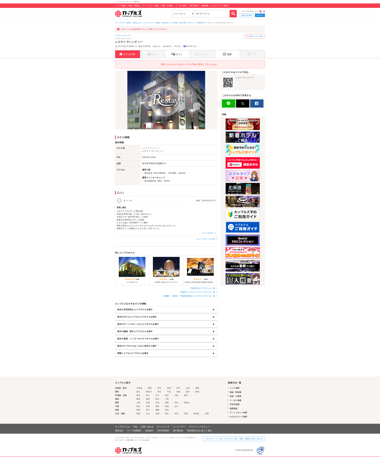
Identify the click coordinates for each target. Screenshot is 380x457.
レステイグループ (122, 35)
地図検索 (204, 6)
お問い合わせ (147, 427)
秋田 (178, 388)
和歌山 (187, 402)
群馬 (197, 392)
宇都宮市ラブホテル (205, 23)
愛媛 (157, 410)
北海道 (139, 388)
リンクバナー (179, 427)
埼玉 (159, 392)
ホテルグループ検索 (220, 6)
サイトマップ (163, 427)
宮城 (169, 388)
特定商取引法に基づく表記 (199, 430)
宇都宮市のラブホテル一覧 (202, 288)
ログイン (259, 15)
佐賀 (176, 413)
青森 (150, 388)
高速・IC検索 (167, 6)
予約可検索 (193, 6)
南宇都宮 (172, 173)
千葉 (169, 392)
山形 (188, 388)
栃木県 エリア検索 (170, 23)
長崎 (157, 413)
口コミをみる (208, 233)
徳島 (138, 410)
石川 (157, 395)
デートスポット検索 (150, 6)
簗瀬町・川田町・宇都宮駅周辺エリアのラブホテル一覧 (189, 296)
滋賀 (167, 402)
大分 (148, 413)
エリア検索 (121, 6)
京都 (157, 402)
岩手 (159, 388)
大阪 (138, 402)
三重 (167, 399)
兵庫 (148, 402)
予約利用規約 (163, 430)
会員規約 (149, 430)
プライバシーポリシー (199, 427)
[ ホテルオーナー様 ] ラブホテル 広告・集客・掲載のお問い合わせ (234, 439)
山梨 (176, 395)
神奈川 (149, 392)
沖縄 (207, 413)
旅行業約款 (178, 430)
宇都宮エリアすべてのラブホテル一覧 (197, 292)
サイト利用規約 (134, 430)
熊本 (167, 413)
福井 (167, 395)
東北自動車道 (150, 181)
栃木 (188, 392)
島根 (167, 406)
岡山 (138, 406)
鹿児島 (196, 413)
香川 (148, 410)
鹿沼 (160, 181)
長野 (186, 395)
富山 (148, 395)
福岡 (138, 413)
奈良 (176, 402)
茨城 (178, 392)
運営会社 (119, 430)
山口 (176, 406)
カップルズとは (122, 427)
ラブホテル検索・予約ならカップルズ (133, 23)
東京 (138, 392)
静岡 (148, 399)
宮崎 (186, 413)
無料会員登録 (246, 15)
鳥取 (157, 406)
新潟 (138, 395)
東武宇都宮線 (160, 173)
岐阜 (157, 399)
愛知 (138, 399)
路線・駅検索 (134, 6)
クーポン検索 (180, 6)
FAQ (135, 427)
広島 (148, 406)
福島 (197, 388)
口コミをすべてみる (206, 239)
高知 (167, 410)
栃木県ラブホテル (187, 23)
